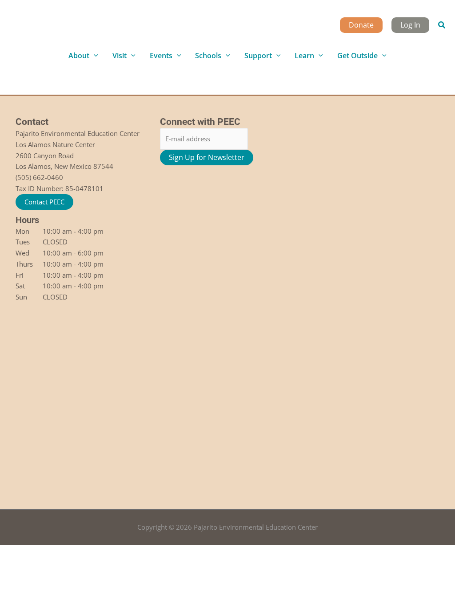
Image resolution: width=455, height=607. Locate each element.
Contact (32, 121)
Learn (304, 55)
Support (258, 55)
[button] (442, 25)
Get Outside (357, 55)
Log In (410, 25)
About (78, 55)
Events (161, 55)
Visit (119, 55)
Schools (208, 55)
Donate (361, 25)
